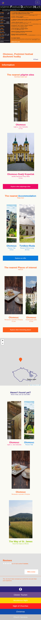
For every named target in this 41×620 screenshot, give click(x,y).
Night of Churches (20, 606)
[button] (20, 360)
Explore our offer (20, 258)
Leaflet (31, 384)
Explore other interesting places (20, 330)
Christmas (20, 612)
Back (36, 59)
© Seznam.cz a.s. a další (37, 384)
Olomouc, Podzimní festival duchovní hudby (18, 55)
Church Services (20, 617)
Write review (31, 572)
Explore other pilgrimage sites (20, 186)
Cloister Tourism (20, 595)
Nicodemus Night (20, 600)
